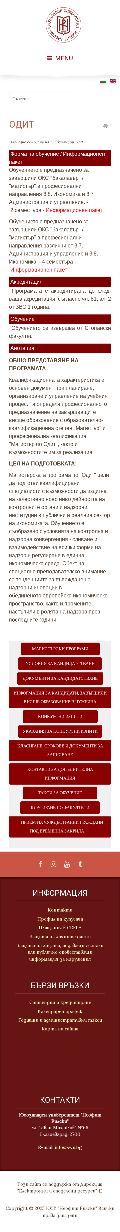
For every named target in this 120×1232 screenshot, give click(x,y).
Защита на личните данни (60, 937)
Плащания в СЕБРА (60, 928)
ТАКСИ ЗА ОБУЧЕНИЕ (60, 793)
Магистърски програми (60, 649)
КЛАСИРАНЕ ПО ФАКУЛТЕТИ (60, 807)
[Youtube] (66, 864)
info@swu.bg (68, 1147)
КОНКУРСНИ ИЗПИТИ (60, 716)
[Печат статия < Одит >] (105, 126)
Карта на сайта (60, 1029)
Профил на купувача (60, 919)
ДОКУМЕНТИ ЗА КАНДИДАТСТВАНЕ (60, 678)
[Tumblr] (80, 864)
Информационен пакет (74, 210)
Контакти (60, 910)
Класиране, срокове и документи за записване (60, 750)
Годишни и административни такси (60, 1020)
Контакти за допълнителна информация (60, 774)
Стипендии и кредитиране (60, 1002)
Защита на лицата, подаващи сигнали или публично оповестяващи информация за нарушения (60, 952)
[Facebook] (40, 864)
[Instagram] (53, 864)
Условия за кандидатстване (60, 663)
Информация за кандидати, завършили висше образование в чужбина (60, 697)
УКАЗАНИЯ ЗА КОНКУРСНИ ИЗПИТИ (60, 731)
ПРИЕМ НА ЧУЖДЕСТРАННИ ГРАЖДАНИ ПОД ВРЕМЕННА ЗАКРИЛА (60, 827)
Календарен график (60, 1011)
